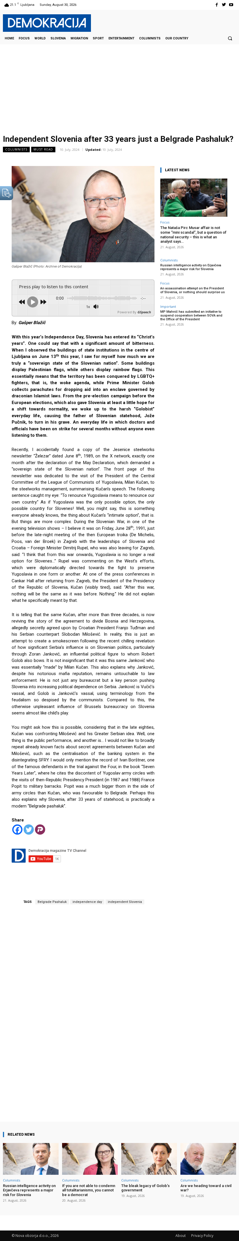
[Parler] (40, 829)
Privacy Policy (202, 1235)
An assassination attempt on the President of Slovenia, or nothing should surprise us (192, 290)
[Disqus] (83, 1005)
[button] (230, 38)
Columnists (16, 149)
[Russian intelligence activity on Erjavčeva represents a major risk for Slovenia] (31, 1159)
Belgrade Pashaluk (52, 902)
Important (168, 306)
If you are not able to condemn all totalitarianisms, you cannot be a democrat (88, 1190)
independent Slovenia (125, 902)
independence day (87, 902)
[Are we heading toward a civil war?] (208, 1159)
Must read (43, 149)
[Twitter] (224, 4)
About (180, 1235)
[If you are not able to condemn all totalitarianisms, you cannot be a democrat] (90, 1159)
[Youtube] (231, 4)
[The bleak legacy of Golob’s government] (149, 1159)
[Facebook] (216, 4)
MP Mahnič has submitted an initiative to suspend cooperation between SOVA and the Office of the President (191, 315)
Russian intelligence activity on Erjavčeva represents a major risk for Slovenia (190, 267)
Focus (164, 222)
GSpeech (144, 312)
